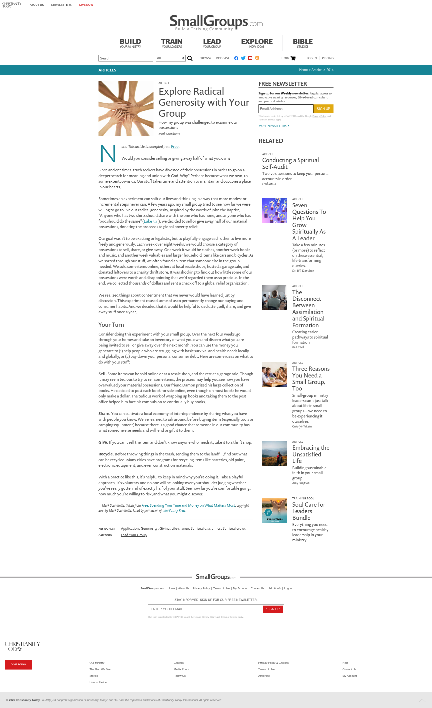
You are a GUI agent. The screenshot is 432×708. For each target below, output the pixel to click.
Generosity (149, 528)
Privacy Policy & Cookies (273, 662)
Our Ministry (97, 662)
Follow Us (180, 675)
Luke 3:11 (151, 221)
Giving (165, 528)
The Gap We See (100, 669)
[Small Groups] (216, 23)
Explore (256, 42)
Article (164, 83)
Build (130, 42)
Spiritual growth (235, 528)
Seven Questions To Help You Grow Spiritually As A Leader (309, 221)
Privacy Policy (319, 116)
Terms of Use (221, 588)
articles (317, 70)
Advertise (264, 675)
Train (172, 42)
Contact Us (257, 588)
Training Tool (303, 498)
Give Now (86, 4)
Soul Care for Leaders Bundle (309, 511)
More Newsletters (272, 126)
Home (303, 70)
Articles (107, 70)
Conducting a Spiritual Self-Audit (290, 163)
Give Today (18, 664)
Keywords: (106, 528)
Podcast (222, 58)
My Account (240, 588)
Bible (302, 42)
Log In (312, 58)
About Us (37, 4)
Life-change (180, 528)
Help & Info (274, 588)
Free (174, 146)
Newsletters (61, 4)
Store (285, 58)
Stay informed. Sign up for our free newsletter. (216, 600)
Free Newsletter (282, 83)
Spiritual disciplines (206, 528)
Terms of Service (266, 119)
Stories (94, 675)
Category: (106, 535)
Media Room (181, 669)
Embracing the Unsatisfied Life (311, 454)
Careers (179, 662)
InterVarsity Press (174, 510)
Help (345, 662)
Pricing (328, 58)
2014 (330, 70)
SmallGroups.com (152, 588)
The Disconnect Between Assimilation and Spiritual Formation (308, 308)
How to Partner (99, 682)
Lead (212, 42)
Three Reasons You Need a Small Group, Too (311, 378)
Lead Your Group (134, 534)
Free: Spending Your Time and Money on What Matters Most (188, 505)
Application (130, 528)
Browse (205, 58)
